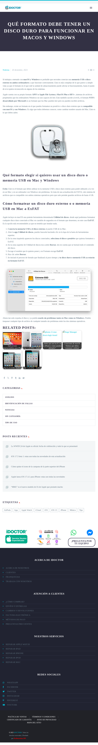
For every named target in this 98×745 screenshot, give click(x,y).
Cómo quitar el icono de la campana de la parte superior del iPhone (38, 466)
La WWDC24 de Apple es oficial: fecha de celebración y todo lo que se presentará (44, 446)
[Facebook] (4, 378)
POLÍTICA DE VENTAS (17, 717)
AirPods (7, 510)
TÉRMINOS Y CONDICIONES (43, 717)
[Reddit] (23, 378)
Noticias (6, 70)
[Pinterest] (12, 378)
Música (73, 510)
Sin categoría (12, 416)
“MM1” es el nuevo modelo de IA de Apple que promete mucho (37, 487)
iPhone (63, 510)
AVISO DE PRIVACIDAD (46, 720)
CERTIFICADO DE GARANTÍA (19, 720)
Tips (81, 510)
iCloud (38, 510)
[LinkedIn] (20, 378)
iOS (46, 510)
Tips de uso (11, 423)
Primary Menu (91, 8)
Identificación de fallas (19, 404)
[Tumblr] (16, 378)
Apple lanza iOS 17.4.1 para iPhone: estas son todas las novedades (38, 477)
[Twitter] (8, 378)
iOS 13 (54, 510)
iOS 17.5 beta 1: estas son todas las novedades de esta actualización (38, 456)
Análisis (9, 397)
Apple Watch (26, 510)
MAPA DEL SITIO (34, 723)
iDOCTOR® (18, 732)
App (16, 510)
